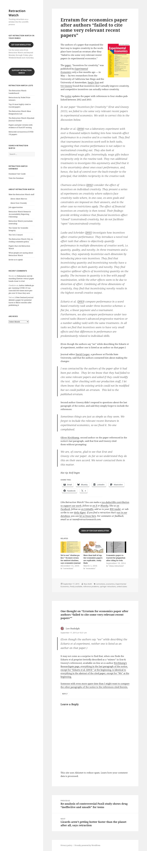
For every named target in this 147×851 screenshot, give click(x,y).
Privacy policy (66, 845)
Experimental (81, 68)
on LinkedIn (87, 509)
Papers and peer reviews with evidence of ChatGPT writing (21, 126)
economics (110, 584)
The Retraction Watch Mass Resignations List (20, 112)
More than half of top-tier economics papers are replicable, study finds (92, 559)
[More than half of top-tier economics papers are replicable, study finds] (93, 547)
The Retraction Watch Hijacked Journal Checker (21, 119)
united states (122, 586)
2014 (80, 128)
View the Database (16, 178)
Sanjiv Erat (93, 82)
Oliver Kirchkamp (70, 437)
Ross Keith (88, 584)
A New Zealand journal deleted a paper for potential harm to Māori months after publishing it (21, 301)
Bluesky (104, 505)
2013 (81, 301)
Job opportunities (16, 207)
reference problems (91, 586)
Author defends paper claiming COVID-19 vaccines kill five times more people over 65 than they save (21, 289)
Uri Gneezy (66, 85)
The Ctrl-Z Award (16, 235)
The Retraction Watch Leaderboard (17, 91)
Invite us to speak (16, 259)
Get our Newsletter (21, 44)
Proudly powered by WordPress (87, 845)
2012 (89, 185)
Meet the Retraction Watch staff (21, 194)
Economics (66, 72)
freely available (76, 586)
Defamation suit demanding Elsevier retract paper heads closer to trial (21, 278)
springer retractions (108, 586)
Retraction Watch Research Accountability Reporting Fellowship (20, 214)
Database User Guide (17, 174)
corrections (100, 584)
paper (68, 65)
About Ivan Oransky (18, 203)
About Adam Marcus (18, 199)
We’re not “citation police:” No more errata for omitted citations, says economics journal (71, 559)
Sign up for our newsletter (95, 530)
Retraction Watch (17, 13)
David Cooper (83, 354)
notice (68, 96)
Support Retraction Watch (22, 71)
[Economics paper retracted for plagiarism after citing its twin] (116, 547)
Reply (64, 694)
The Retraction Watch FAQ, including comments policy (21, 240)
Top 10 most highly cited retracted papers (20, 105)
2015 (88, 232)
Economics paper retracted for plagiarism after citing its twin (115, 558)
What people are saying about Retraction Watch (21, 254)
